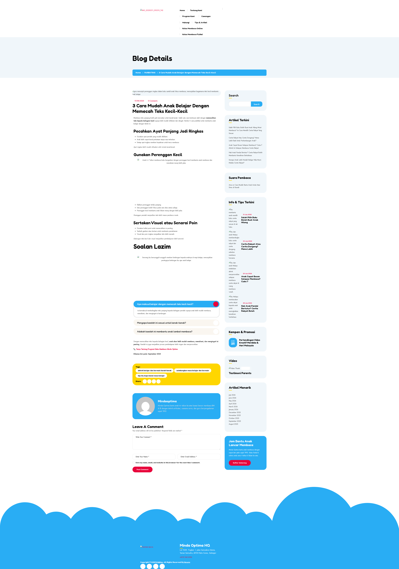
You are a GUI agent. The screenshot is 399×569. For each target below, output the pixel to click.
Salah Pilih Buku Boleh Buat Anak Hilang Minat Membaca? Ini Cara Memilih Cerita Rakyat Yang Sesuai (245, 130)
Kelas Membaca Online (192, 28)
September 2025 (235, 421)
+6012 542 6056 (191, 3)
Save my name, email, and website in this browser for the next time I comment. (168, 463)
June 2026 (232, 398)
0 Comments (152, 101)
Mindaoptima (167, 401)
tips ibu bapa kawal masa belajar (151, 376)
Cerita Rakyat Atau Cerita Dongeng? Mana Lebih (251, 246)
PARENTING (149, 72)
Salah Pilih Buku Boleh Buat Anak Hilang (249, 220)
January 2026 (233, 409)
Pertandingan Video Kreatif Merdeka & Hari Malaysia (249, 343)
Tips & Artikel (201, 22)
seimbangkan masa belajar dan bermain (192, 370)
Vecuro (187, 562)
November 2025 (235, 415)
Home (182, 10)
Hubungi (185, 22)
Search (234, 95)
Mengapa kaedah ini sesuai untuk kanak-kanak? (161, 322)
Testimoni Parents (240, 373)
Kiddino (159, 562)
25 (233, 342)
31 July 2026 (247, 214)
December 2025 (235, 412)
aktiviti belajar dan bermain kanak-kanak (154, 370)
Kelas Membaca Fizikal (192, 34)
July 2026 (232, 395)
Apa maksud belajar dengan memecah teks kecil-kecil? (165, 304)
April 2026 (232, 404)
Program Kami (188, 16)
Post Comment (142, 469)
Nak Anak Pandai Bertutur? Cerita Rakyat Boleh (249, 308)
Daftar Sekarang (240, 463)
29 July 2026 (247, 273)
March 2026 (233, 406)
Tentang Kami (196, 10)
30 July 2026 (247, 241)
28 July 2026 (247, 303)
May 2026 (232, 401)
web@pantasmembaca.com (160, 3)
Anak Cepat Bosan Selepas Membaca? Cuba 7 (250, 279)
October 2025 (234, 418)
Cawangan (206, 16)
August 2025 (233, 424)
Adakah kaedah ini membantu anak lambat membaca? (164, 331)
